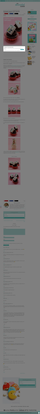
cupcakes (11, 10)
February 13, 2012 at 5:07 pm (6, 265)
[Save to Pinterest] (0, 208)
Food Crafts (6, 10)
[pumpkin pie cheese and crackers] (30, 58)
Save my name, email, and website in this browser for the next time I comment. (13, 243)
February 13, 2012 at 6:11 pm (6, 288)
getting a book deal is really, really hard (16, 65)
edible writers (17, 152)
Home (3, 10)
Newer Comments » (22, 373)
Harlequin (11, 118)
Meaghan (7, 12)
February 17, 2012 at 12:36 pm (6, 353)
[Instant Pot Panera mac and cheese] (30, 53)
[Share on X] (0, 207)
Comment (4, 228)
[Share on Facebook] (0, 205)
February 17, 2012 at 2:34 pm (6, 367)
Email (4, 239)
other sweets (8, 10)
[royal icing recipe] (30, 48)
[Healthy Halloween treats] (30, 63)
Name (4, 236)
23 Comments (13, 12)
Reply (4, 257)
